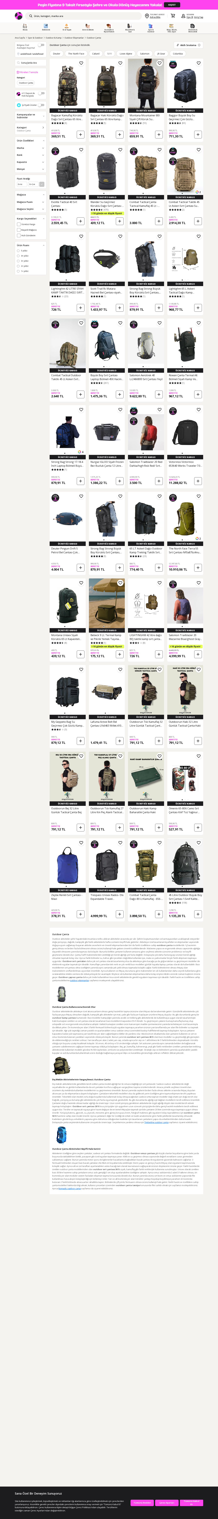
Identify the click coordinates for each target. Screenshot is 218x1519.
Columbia (178, 53)
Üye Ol (190, 17)
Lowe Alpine (126, 53)
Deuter (56, 53)
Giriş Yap (198, 17)
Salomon (144, 53)
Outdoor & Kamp (54, 37)
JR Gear (161, 53)
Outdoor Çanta (94, 37)
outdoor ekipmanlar (79, 980)
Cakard (95, 53)
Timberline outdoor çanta (156, 1122)
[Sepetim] (173, 16)
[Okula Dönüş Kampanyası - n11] (109, 5)
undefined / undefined (31, 53)
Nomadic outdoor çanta (69, 1188)
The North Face (76, 53)
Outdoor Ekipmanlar (74, 37)
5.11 (109, 53)
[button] (65, 107)
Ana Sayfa (20, 37)
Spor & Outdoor (35, 37)
